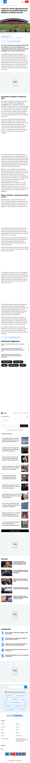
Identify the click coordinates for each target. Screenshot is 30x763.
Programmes (19, 735)
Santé (17, 729)
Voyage (3, 732)
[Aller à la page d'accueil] (5, 1)
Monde (8, 5)
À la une (4, 559)
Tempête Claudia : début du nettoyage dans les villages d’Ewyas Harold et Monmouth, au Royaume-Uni (13, 350)
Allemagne (15, 699)
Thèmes (3, 720)
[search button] (25, 687)
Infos (4, 5)
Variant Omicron (7, 361)
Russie (23, 699)
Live (27, 1)
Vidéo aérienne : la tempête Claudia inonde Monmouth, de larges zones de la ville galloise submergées (11, 356)
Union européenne (15, 702)
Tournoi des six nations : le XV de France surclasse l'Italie (12, 344)
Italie (25, 702)
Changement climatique (21, 705)
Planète (17, 726)
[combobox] (15, 687)
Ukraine (5, 702)
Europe (2, 723)
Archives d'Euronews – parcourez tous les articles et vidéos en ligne (22, 740)
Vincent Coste (5, 36)
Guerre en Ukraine (20, 695)
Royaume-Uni (14, 5)
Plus (2, 749)
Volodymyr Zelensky (10, 709)
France (6, 699)
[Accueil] (1, 5)
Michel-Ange (22, 709)
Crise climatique (7, 705)
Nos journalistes (4, 738)
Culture (17, 732)
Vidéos (2, 735)
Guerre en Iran (8, 695)
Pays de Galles (18, 361)
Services (3, 745)
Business (3, 726)
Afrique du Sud (13, 365)
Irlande (22, 365)
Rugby (4, 365)
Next (2, 729)
